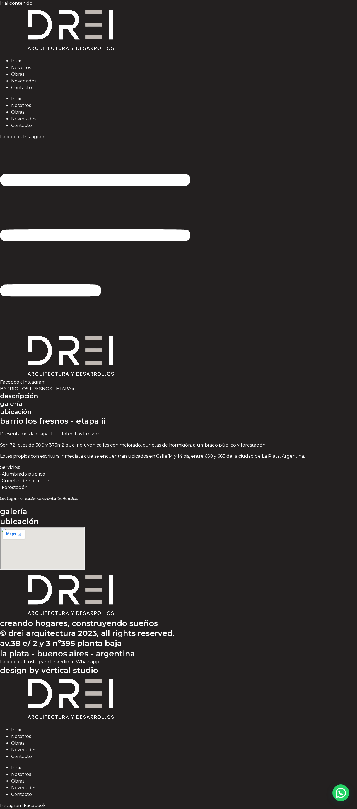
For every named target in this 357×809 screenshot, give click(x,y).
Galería (11, 404)
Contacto (21, 87)
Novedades (23, 81)
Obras (17, 74)
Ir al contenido (16, 3)
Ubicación (16, 412)
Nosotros (21, 67)
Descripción (19, 396)
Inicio (17, 61)
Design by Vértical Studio (49, 670)
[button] (340, 792)
